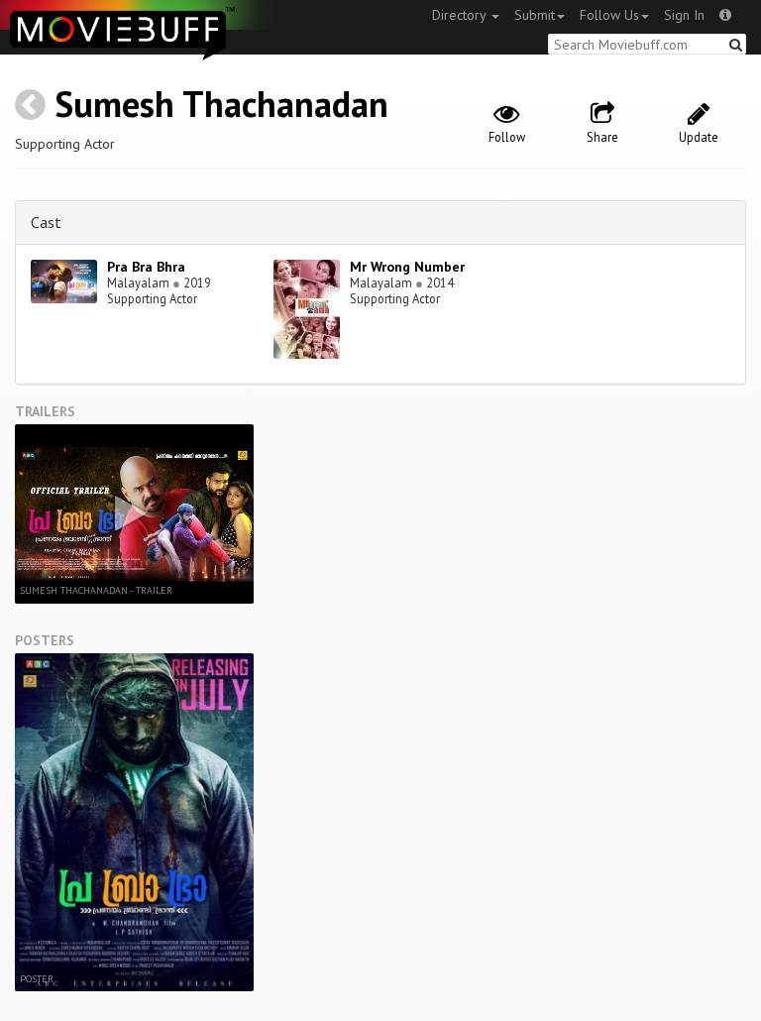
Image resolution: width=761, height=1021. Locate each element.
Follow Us (609, 15)
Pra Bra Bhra (146, 267)
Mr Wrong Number (407, 267)
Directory (460, 15)
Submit (534, 15)
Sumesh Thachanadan (221, 103)
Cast (46, 222)
